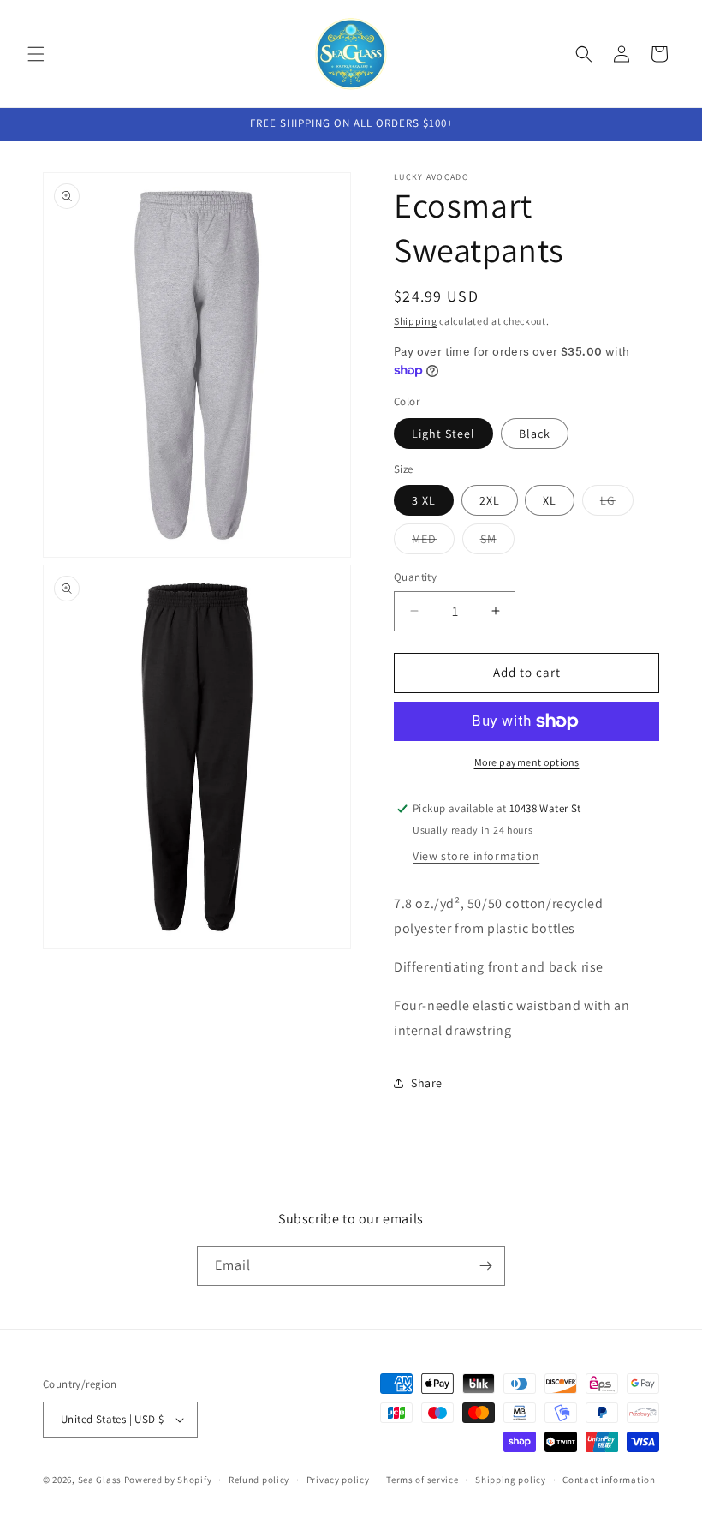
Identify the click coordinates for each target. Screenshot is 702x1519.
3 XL (424, 500)
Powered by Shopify (168, 1480)
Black (534, 433)
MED (433, 542)
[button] (36, 54)
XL (549, 500)
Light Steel (443, 433)
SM (497, 542)
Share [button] (427, 1083)
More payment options (527, 762)
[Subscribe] (485, 1266)
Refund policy (259, 1480)
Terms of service (422, 1480)
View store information (476, 856)
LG (617, 504)
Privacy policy (338, 1480)
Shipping (415, 320)
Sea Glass (100, 1480)
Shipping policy (510, 1480)
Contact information (608, 1480)
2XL (489, 500)
